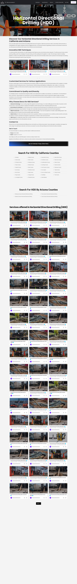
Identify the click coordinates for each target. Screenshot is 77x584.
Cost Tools (66, 2)
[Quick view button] (26, 74)
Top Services (38, 2)
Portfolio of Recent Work (59, 2)
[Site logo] (2, 2)
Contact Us (73, 2)
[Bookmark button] (28, 74)
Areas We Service (45, 2)
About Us (51, 2)
